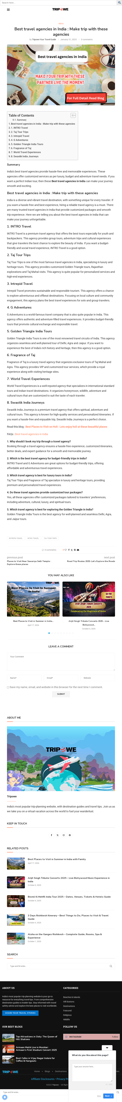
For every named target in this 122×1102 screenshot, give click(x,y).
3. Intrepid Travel (20, 136)
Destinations (69, 1006)
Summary (21, 120)
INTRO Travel (33, 538)
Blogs (47, 1071)
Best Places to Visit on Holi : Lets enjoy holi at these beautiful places (66, 426)
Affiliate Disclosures (42, 1079)
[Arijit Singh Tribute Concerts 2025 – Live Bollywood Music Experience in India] (88, 599)
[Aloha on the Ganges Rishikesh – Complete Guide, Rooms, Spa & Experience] (16, 939)
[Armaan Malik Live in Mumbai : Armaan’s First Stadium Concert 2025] (8, 1049)
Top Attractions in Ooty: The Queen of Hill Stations (36, 1038)
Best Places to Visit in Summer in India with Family (57, 859)
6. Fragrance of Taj (21, 148)
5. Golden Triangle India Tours (27, 144)
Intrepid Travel (15, 538)
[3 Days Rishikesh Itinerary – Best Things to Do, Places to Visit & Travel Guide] (16, 920)
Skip (99, 1096)
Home (37, 1071)
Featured (67, 1011)
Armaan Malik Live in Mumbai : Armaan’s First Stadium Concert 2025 (36, 1049)
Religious (67, 1015)
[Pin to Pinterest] (75, 550)
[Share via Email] (78, 550)
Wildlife (66, 1019)
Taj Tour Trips (50, 538)
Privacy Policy (64, 1079)
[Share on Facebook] (68, 550)
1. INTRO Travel (19, 127)
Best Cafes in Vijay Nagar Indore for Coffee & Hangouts (35, 1059)
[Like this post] (66, 550)
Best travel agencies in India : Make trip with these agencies (43, 123)
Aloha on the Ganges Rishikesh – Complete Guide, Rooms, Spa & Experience (65, 936)
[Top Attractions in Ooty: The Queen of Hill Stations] (8, 1038)
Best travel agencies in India (32, 434)
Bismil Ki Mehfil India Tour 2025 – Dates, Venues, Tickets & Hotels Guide (69, 896)
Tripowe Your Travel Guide (44, 39)
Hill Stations (68, 1002)
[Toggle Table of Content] (71, 115)
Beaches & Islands (71, 997)
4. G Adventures (19, 140)
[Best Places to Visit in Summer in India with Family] (33, 599)
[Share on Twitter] (72, 550)
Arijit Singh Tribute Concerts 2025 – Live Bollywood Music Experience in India (69, 879)
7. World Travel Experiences (26, 152)
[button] (119, 2)
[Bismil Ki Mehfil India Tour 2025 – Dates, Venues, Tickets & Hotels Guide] (16, 901)
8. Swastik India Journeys (24, 156)
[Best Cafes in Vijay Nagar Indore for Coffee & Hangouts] (8, 1060)
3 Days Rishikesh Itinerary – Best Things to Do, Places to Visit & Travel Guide (68, 917)
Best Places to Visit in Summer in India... (33, 621)
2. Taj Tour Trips (19, 132)
